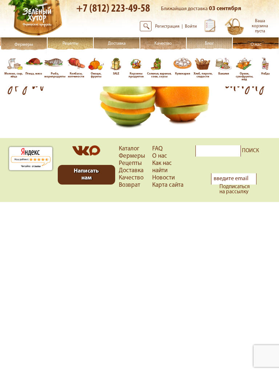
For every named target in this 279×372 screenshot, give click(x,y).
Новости (163, 178)
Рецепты (70, 43)
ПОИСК (250, 151)
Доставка (117, 44)
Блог (209, 43)
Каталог (129, 149)
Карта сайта (167, 185)
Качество (163, 43)
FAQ (157, 149)
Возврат (129, 185)
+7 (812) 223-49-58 (113, 9)
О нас (256, 45)
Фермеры (24, 45)
